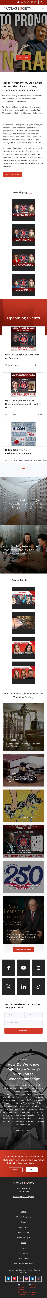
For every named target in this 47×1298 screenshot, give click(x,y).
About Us (16, 1170)
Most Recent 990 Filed (23, 1263)
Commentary (23, 1232)
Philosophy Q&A (23, 1238)
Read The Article (23, 1130)
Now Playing (19, 192)
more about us (12, 174)
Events (23, 1222)
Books (23, 1243)
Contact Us (23, 1253)
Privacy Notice (23, 1258)
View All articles (23, 950)
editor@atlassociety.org (23, 1197)
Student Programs (23, 1217)
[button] (43, 8)
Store (23, 1248)
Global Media (19, 580)
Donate (32, 1170)
